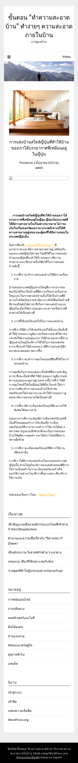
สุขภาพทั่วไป (16, 654)
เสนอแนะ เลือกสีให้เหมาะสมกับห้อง (30, 561)
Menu (67, 56)
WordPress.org (18, 719)
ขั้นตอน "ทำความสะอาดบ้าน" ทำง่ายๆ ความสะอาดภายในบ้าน (39, 26)
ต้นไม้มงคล (15, 627)
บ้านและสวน (16, 636)
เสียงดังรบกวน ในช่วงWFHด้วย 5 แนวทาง (34, 552)
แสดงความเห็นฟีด (20, 710)
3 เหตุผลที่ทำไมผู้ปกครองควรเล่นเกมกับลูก (35, 570)
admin (39, 167)
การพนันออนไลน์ (19, 599)
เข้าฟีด (12, 701)
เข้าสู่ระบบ (15, 692)
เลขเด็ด (13, 663)
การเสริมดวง (16, 608)
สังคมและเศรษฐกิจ (20, 645)
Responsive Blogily (28, 757)
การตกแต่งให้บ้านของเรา (39, 245)
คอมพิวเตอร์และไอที (21, 618)
